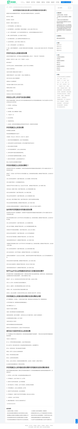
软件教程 (48, 2)
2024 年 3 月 (59, 46)
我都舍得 (68, 93)
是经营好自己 (64, 97)
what (61, 84)
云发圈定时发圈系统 (60, 56)
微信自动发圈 (69, 91)
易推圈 (62, 95)
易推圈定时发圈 (67, 95)
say (63, 82)
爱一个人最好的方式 (67, 99)
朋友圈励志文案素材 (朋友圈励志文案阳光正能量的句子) (17, 415)
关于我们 (57, 2)
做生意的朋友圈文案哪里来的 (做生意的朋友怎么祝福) (17, 413)
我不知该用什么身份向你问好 (61, 93)
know (65, 80)
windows (64, 84)
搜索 (70, 7)
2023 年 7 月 (59, 48)
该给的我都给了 (59, 103)
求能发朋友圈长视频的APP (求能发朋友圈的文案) (40, 417)
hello (64, 78)
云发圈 (68, 86)
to (68, 82)
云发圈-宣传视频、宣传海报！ (13, 410)
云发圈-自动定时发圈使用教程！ (63, 19)
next (58, 82)
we (57, 84)
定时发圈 (58, 91)
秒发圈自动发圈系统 (60, 66)
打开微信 (58, 95)
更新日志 (43, 2)
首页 (7, 7)
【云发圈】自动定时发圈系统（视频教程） (39, 410)
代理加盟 (38, 2)
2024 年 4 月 (59, 44)
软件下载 (33, 2)
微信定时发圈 (63, 91)
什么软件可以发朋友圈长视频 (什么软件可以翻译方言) (41, 419)
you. (68, 84)
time (66, 82)
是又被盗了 (59, 97)
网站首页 (28, 2)
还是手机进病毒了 (66, 103)
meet (68, 80)
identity (58, 80)
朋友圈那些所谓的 (60, 99)
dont (61, 78)
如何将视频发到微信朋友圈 (11, 403)
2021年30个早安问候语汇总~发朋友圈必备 (63, 76)
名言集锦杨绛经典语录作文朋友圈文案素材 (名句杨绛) (17, 417)
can (58, 78)
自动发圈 (66, 101)
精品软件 (53, 2)
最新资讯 (10, 7)
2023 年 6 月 (59, 50)
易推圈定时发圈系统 (60, 60)
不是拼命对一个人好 (62, 86)
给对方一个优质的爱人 (60, 101)
